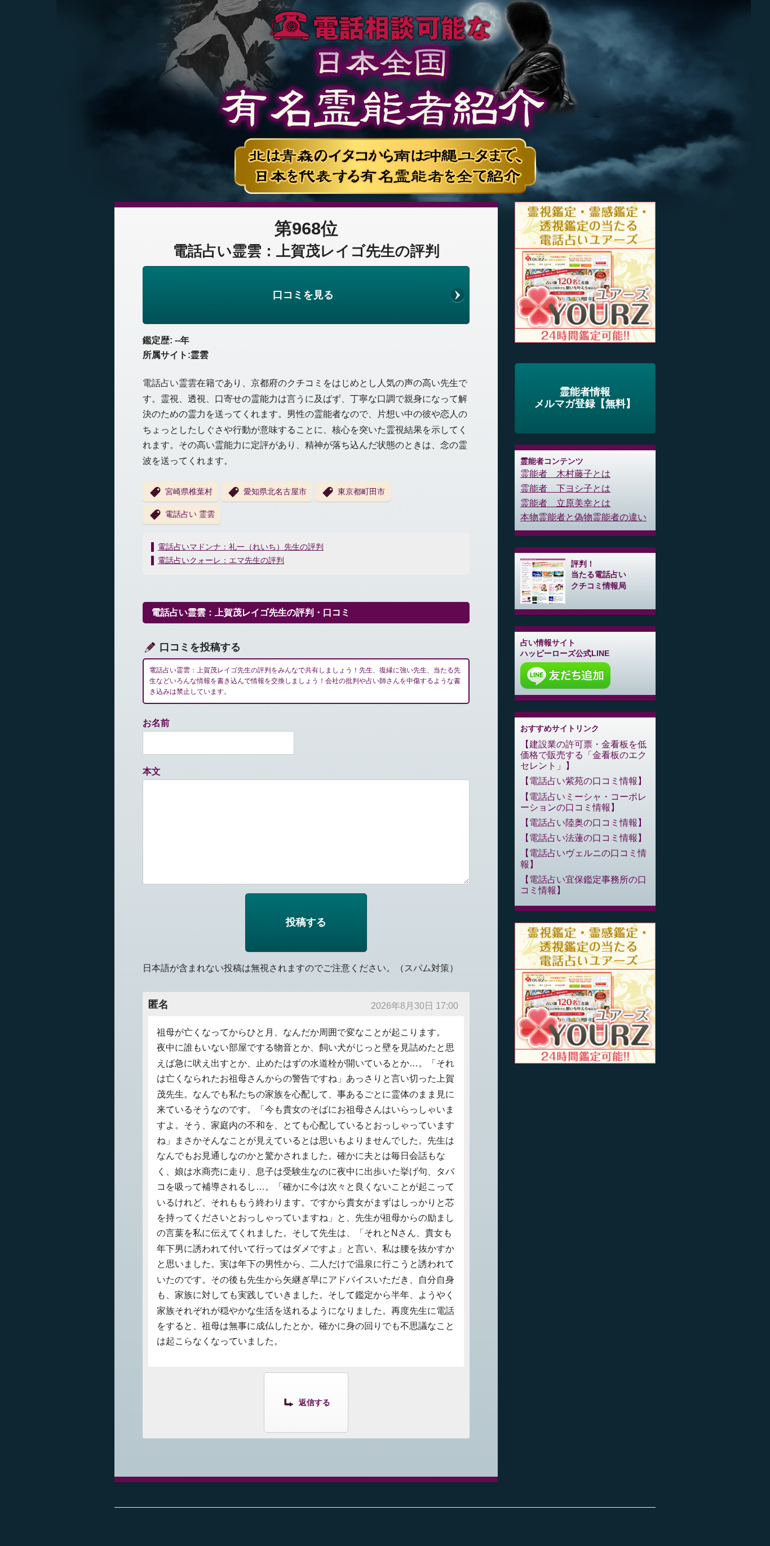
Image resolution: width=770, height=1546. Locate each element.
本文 (152, 771)
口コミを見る (303, 294)
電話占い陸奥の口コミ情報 (583, 822)
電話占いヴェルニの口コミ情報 (583, 858)
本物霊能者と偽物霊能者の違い (583, 517)
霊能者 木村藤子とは (565, 474)
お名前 (156, 723)
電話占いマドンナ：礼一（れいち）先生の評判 (241, 546)
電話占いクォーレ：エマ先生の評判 (221, 560)
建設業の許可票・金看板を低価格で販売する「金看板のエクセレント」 (583, 754)
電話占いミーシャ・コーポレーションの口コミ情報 (583, 802)
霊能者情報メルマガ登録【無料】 (585, 398)
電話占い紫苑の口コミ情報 (583, 781)
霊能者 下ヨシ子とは (565, 488)
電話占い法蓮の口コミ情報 (583, 838)
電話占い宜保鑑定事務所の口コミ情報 (583, 885)
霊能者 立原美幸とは (565, 503)
